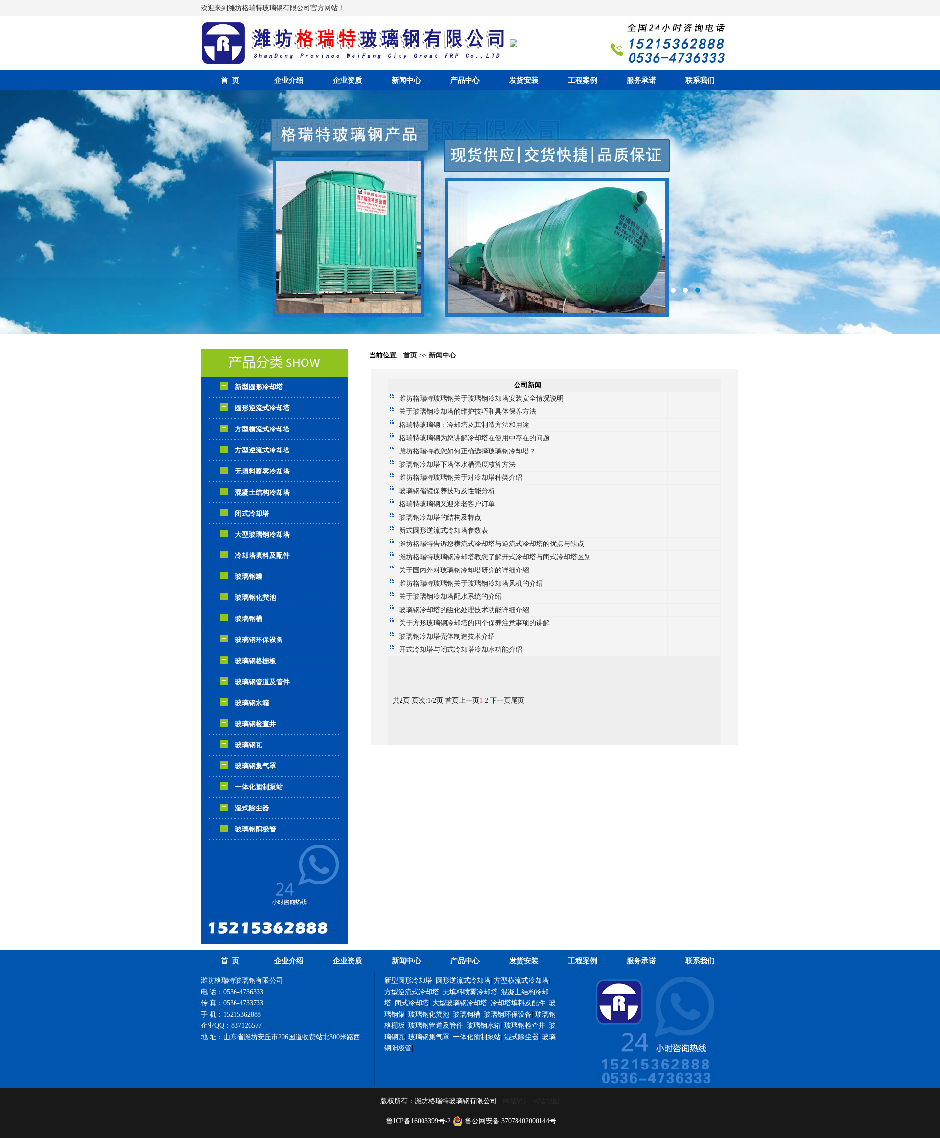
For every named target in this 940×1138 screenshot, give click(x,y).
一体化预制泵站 (259, 787)
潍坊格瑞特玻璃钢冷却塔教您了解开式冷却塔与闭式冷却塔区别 (495, 557)
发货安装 (524, 80)
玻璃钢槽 (248, 618)
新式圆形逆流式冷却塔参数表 (443, 530)
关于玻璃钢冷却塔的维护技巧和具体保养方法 (467, 411)
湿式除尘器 (252, 808)
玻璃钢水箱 (252, 703)
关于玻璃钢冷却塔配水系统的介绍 (450, 596)
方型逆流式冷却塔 (262, 450)
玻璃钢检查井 (255, 724)
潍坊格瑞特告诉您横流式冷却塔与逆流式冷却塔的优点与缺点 (491, 543)
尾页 (517, 700)
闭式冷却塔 (252, 513)
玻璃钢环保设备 (259, 639)
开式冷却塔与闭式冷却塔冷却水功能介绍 (460, 649)
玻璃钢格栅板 (255, 660)
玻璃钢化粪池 (255, 597)
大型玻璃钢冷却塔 (262, 534)
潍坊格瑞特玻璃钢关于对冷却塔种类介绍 (460, 477)
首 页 (230, 80)
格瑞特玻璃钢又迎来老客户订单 (447, 504)
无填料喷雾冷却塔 (262, 471)
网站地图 (546, 1101)
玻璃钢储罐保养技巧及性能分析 (447, 491)
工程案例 (582, 80)
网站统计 (516, 1101)
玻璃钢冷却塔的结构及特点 (440, 517)
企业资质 (347, 80)
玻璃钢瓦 (248, 745)
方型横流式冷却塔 (262, 429)
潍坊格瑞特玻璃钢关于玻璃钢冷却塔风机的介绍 (471, 583)
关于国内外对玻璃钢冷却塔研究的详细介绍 (464, 570)
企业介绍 (289, 80)
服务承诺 (641, 80)
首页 (410, 355)
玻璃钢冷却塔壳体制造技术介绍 (447, 636)
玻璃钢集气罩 (255, 766)
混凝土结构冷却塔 (262, 492)
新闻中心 (406, 80)
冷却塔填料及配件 (262, 555)
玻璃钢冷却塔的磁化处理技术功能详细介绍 (464, 610)
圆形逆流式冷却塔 (262, 408)
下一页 (500, 700)
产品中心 (465, 80)
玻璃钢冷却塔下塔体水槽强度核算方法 (457, 464)
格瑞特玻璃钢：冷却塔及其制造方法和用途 (464, 424)
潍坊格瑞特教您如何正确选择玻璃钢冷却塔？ (467, 451)
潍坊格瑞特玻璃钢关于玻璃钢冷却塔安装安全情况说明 (481, 398)
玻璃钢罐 (248, 576)
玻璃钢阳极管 (255, 829)
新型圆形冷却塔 (259, 387)
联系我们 (700, 80)
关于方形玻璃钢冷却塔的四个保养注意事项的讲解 (474, 623)
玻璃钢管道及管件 (262, 682)
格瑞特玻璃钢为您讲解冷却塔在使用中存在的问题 (474, 438)
